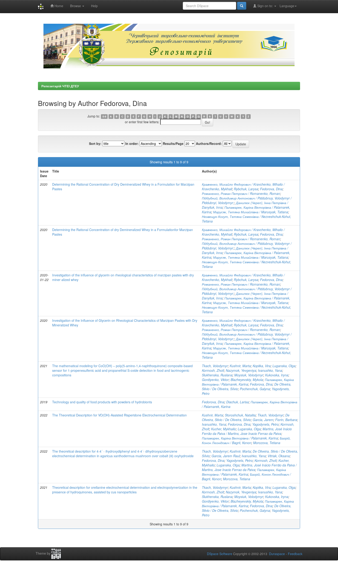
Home (58, 5)
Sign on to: (265, 5)
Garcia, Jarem (263, 419)
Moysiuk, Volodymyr (248, 375)
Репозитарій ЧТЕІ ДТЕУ (60, 86)
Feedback (295, 553)
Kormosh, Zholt (213, 370)
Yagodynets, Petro (265, 424)
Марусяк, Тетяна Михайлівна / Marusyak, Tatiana (250, 212)
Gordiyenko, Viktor (215, 379)
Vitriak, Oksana (279, 456)
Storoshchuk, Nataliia (240, 415)
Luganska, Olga (283, 365)
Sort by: (95, 143)
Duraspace (277, 553)
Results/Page (173, 143)
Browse (76, 5)
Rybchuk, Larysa (246, 189)
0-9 (104, 116)
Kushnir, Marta (240, 365)
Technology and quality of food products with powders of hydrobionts (102, 402)
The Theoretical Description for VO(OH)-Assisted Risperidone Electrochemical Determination (119, 415)
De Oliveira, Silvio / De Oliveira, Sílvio (245, 417)
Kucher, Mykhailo (223, 429)
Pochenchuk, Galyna (255, 388)
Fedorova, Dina (271, 189)
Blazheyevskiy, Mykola (247, 379)
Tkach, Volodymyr (215, 365)
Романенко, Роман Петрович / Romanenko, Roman (241, 193)
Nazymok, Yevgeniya (241, 370)
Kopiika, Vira (262, 365)
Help (94, 5)
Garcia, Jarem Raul (226, 456)
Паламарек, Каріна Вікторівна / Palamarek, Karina (248, 381)
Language (287, 5)
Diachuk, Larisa (237, 402)
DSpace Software (219, 553)
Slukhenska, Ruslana (217, 375)
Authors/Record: (209, 143)
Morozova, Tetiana (266, 442)
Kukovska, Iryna (276, 375)
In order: (132, 143)
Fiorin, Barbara (286, 419)
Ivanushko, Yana (270, 370)
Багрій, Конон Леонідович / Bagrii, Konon (246, 440)
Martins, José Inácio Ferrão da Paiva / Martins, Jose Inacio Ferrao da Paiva (247, 431)
